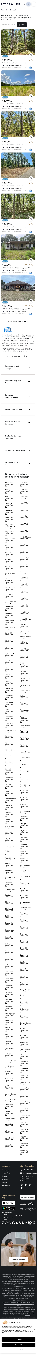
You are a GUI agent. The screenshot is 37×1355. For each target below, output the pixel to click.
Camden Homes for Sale (9, 662)
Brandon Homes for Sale (9, 615)
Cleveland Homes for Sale (9, 704)
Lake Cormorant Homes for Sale (9, 1087)
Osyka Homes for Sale (25, 686)
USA (10, 321)
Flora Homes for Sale (10, 859)
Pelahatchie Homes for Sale (24, 739)
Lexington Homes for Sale (9, 1125)
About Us (5, 1179)
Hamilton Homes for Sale (9, 959)
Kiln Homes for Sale (9, 1067)
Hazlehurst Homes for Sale (9, 973)
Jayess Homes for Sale (10, 1061)
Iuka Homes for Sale (9, 1049)
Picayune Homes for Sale (24, 765)
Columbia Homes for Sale (9, 737)
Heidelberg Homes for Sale (9, 980)
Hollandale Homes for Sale (9, 1008)
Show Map (18, 1216)
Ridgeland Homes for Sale (24, 860)
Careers (4, 1176)
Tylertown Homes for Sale (24, 1044)
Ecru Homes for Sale (9, 827)
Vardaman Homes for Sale (24, 1070)
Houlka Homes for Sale (9, 1029)
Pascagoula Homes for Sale (24, 711)
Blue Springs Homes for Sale (10, 589)
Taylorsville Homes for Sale (24, 984)
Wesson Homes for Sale (24, 1124)
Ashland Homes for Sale (9, 498)
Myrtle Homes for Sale (25, 620)
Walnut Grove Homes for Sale (25, 1089)
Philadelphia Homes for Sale (25, 758)
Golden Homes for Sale (9, 917)
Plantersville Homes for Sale (24, 772)
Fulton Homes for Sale (10, 890)
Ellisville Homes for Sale (9, 840)
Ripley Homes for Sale (25, 871)
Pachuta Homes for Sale (24, 704)
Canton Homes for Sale (9, 669)
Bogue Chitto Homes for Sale (10, 596)
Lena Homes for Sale (10, 1119)
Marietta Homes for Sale (24, 531)
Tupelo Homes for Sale (24, 1030)
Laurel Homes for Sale (10, 1100)
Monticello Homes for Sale (24, 578)
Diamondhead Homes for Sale (10, 800)
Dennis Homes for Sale (9, 793)
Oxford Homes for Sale (24, 697)
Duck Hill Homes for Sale (9, 807)
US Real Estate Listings (7, 1213)
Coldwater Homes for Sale (9, 725)
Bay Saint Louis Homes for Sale (10, 526)
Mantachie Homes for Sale (24, 524)
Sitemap (4, 1182)
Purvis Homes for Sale (25, 812)
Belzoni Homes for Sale (9, 561)
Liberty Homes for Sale (9, 1132)
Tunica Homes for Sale (25, 1024)
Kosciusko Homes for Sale (9, 1080)
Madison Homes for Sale (24, 503)
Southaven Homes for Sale (24, 956)
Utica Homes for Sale (25, 1050)
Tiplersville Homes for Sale (24, 1003)
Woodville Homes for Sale (24, 1145)
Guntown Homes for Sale (9, 952)
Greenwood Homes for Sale (9, 931)
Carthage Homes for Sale (9, 683)
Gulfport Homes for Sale (9, 945)
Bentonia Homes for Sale (9, 568)
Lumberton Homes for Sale (24, 491)
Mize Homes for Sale (24, 572)
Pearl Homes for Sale (25, 726)
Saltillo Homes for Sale (24, 890)
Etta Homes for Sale (9, 846)
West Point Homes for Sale (24, 1131)
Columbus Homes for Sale (9, 744)
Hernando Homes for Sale (9, 987)
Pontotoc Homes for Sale (24, 779)
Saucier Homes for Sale (24, 914)
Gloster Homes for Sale (9, 903)
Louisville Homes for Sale (9, 1146)
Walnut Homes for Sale (24, 1096)
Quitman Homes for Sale (24, 818)
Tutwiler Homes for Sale (24, 1037)
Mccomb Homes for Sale (24, 552)
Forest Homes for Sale (10, 878)
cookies (8, 1326)
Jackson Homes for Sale (9, 1055)
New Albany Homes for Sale (25, 650)
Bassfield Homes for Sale (9, 512)
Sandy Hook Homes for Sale (24, 897)
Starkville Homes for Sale (24, 963)
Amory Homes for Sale (9, 491)
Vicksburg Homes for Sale (24, 1077)
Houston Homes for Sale (9, 1036)
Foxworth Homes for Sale (9, 884)
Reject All (18, 1345)
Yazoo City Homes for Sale (24, 1152)
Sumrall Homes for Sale (24, 977)
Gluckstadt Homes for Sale (9, 910)
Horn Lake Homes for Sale (9, 1022)
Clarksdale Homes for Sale (9, 697)
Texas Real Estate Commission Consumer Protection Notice (18, 1307)
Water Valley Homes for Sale (25, 1103)
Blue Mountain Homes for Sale (9, 581)
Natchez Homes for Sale (24, 626)
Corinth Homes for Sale (9, 756)
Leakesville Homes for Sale (9, 1106)
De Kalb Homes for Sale (9, 786)
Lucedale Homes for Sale (24, 484)
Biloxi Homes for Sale (10, 574)
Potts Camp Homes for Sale (24, 799)
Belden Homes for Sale (9, 547)
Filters (23, 25)
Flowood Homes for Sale (9, 872)
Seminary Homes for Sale (24, 921)
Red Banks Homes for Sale (24, 839)
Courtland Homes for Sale (9, 763)
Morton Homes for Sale (24, 592)
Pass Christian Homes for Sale (24, 719)
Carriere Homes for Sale (9, 676)
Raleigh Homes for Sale (24, 825)
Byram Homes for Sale (9, 648)
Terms (26, 1331)
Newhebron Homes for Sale (24, 657)
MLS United (5, 337)
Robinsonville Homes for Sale (25, 877)
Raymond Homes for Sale (24, 832)
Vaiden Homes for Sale (24, 1056)
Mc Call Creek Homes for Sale (25, 538)
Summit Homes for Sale (24, 970)
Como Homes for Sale (10, 750)
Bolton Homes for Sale (10, 602)
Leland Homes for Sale (9, 1113)
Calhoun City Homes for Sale (10, 655)
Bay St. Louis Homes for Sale (10, 540)
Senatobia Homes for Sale (24, 928)
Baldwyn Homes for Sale (9, 505)
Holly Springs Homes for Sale (10, 1015)
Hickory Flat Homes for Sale (9, 994)
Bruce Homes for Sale (10, 628)
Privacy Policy (6, 1173)
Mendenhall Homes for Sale (24, 559)
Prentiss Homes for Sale (24, 806)
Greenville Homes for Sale (9, 924)
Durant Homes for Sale (9, 821)
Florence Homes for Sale (9, 865)
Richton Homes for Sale (24, 853)
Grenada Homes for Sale (9, 938)
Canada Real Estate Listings (8, 1218)
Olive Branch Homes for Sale (25, 680)
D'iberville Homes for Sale (9, 779)
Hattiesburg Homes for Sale (9, 966)
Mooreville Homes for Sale (24, 585)
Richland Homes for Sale (24, 846)
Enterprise (23, 321)
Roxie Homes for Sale (25, 884)
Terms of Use (6, 1170)
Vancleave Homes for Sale (24, 1063)
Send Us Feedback (27, 1197)
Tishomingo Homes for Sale (24, 1010)
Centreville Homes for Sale (9, 690)
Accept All (18, 1339)
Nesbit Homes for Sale (25, 637)
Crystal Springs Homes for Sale (9, 771)
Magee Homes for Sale (24, 510)
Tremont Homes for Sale (24, 1017)
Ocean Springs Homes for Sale (24, 665)
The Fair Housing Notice (27, 1311)
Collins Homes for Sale (10, 731)
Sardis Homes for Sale (25, 908)
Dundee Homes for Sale (9, 814)
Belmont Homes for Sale (9, 554)
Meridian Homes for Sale (24, 566)
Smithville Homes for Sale (24, 949)
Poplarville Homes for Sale (24, 792)
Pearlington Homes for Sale (24, 732)
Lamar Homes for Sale (10, 1095)
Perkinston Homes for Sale (24, 746)
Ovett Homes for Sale (25, 691)
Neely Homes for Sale (25, 632)
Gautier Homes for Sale (9, 896)
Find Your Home (18, 1259)
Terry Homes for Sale (25, 990)
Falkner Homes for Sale (9, 852)
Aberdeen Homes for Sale (9, 484)
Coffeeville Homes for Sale (9, 718)
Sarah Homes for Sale (25, 903)
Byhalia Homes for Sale (9, 641)
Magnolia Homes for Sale (24, 517)
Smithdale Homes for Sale (24, 942)
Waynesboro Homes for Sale (25, 1117)
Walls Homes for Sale (25, 1083)
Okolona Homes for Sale (24, 673)
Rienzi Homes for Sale (25, 866)
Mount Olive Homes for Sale (24, 613)
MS (15, 321)
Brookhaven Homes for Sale (9, 622)
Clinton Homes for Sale (9, 711)
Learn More (27, 1315)
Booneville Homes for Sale (9, 608)
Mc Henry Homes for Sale (24, 545)
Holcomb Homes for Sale (9, 1001)
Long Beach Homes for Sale (9, 1139)
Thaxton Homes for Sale (24, 996)
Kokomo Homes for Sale (9, 1073)
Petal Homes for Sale (25, 753)
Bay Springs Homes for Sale (9, 533)
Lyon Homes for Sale (24, 497)
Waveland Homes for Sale (24, 1110)
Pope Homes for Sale (25, 786)
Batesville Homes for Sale (9, 519)
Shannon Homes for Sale (24, 935)
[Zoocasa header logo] (10, 4)
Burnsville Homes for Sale (9, 634)
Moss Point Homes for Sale (24, 606)
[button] (18, 367)
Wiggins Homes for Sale (24, 1138)
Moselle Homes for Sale (24, 599)
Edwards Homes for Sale (9, 833)
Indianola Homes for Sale (9, 1043)
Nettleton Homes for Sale (24, 643)
